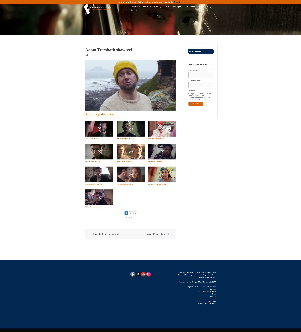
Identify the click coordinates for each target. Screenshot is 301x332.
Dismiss (178, 2)
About (201, 6)
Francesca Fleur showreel (125, 184)
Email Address (194, 80)
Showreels (135, 6)
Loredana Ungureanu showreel (158, 184)
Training (157, 6)
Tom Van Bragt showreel (92, 161)
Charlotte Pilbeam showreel (93, 184)
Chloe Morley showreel (155, 161)
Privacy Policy (211, 301)
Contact (134, 10)
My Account (196, 51)
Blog (209, 6)
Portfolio (147, 6)
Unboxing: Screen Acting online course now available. (146, 2)
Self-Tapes (176, 6)
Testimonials (189, 6)
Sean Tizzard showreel (92, 138)
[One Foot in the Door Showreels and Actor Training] (98, 8)
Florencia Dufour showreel (156, 138)
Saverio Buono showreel (124, 161)
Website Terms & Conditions (207, 303)
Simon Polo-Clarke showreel (125, 138)
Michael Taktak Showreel (92, 207)
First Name (192, 71)
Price (166, 6)
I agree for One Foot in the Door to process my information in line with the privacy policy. (199, 96)
